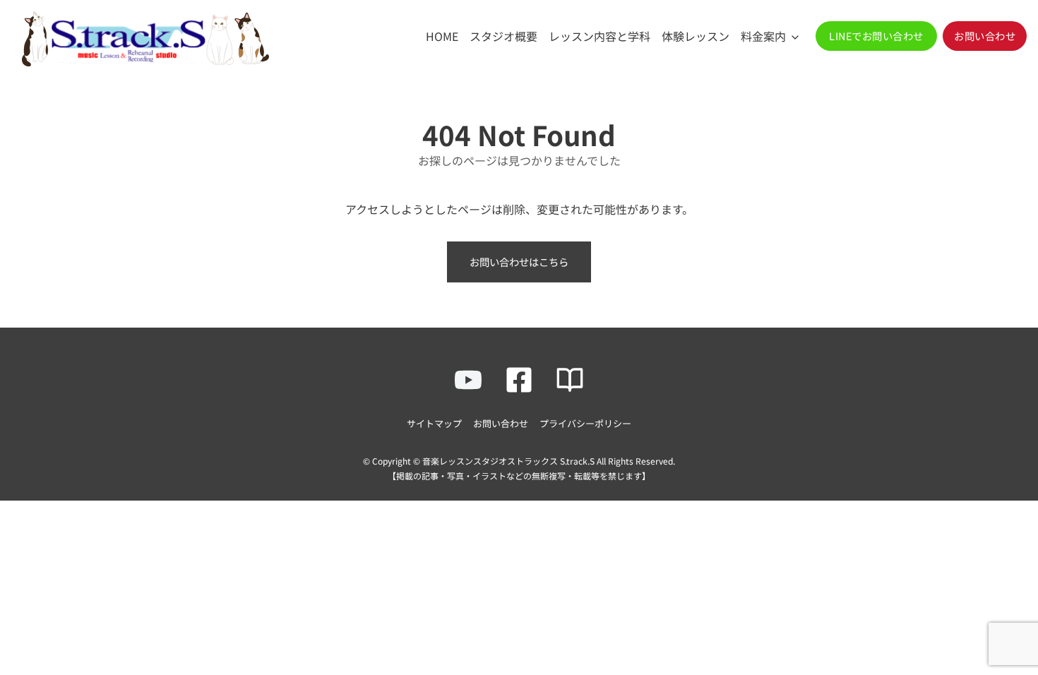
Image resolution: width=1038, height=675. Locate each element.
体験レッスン (695, 36)
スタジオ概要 (503, 36)
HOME (442, 36)
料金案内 (763, 36)
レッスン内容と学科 (599, 36)
